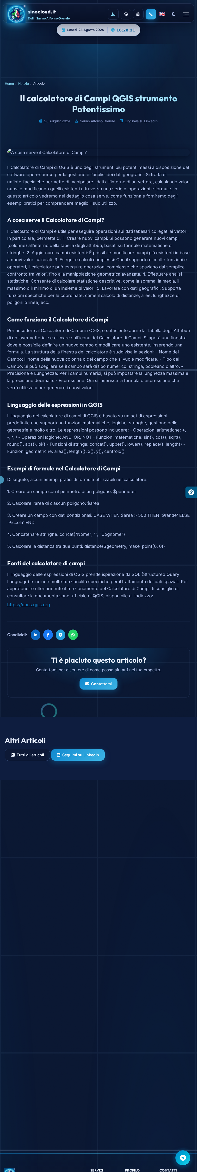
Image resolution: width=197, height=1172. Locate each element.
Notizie (23, 84)
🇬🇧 (162, 14)
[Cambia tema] (173, 14)
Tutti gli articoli (30, 755)
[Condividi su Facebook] (48, 634)
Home (9, 84)
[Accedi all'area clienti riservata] (113, 14)
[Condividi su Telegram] (60, 634)
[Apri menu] (186, 14)
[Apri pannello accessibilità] (191, 492)
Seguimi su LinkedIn (80, 755)
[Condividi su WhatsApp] (73, 634)
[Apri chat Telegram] (182, 1157)
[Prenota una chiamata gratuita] (138, 14)
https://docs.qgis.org (28, 604)
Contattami (101, 683)
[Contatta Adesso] (151, 14)
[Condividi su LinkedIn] (35, 634)
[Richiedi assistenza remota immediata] (126, 14)
